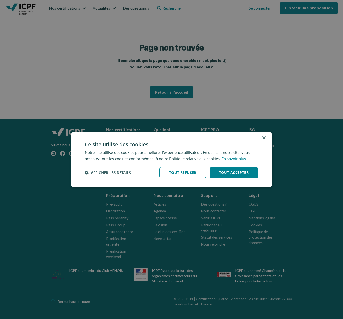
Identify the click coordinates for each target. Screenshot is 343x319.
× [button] (264, 138)
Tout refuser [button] (182, 172)
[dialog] (171, 159)
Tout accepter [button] (234, 172)
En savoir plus (234, 158)
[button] (108, 172)
